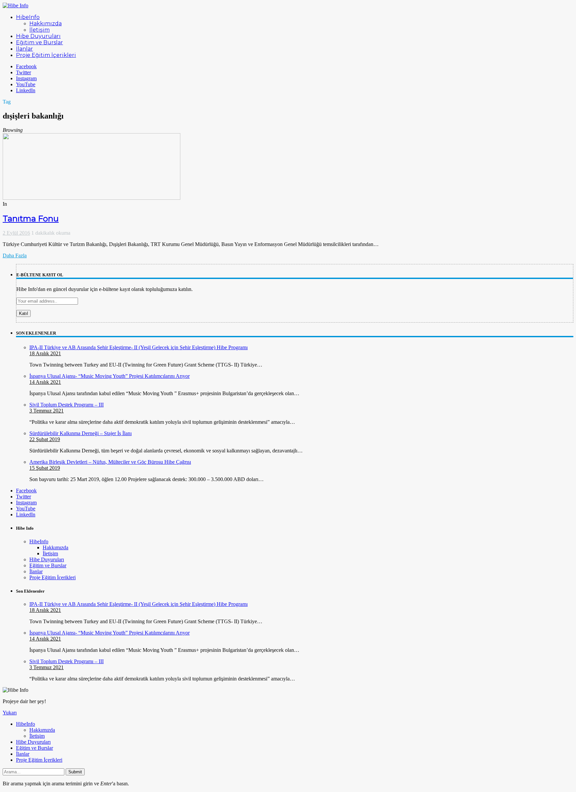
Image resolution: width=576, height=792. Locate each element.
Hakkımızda (55, 547)
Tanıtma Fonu (31, 218)
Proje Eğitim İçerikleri (52, 577)
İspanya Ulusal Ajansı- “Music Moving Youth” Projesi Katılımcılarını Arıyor (109, 376)
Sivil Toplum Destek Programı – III (66, 404)
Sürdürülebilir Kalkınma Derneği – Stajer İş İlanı (80, 433)
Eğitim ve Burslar (47, 565)
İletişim (50, 553)
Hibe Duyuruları (46, 559)
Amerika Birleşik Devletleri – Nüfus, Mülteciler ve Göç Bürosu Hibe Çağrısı (110, 462)
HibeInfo (38, 541)
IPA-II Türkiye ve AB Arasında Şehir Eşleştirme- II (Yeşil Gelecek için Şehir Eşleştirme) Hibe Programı (138, 347)
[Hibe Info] (15, 5)
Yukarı (10, 712)
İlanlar (36, 571)
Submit (75, 771)
